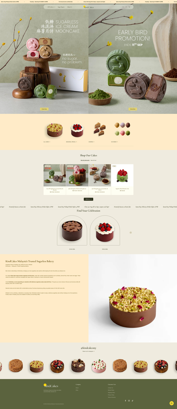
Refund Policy (111, 390)
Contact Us (110, 387)
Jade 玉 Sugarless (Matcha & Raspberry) (77, 188)
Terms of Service (112, 397)
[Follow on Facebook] (125, 401)
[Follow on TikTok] (132, 401)
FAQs (77, 390)
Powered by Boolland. (59, 403)
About (77, 387)
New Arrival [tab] (93, 160)
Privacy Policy (111, 394)
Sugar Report (61, 7)
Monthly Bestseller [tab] (85, 160)
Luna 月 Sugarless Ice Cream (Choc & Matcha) (54, 189)
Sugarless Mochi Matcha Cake (122, 188)
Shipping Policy (111, 392)
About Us (69, 7)
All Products (50, 7)
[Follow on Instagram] (129, 401)
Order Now (44, 109)
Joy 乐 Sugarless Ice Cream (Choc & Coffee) (100, 189)
